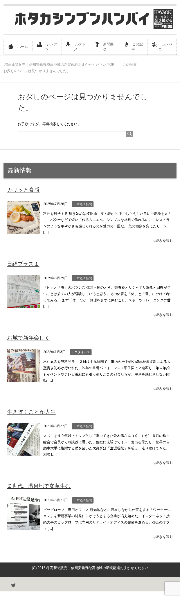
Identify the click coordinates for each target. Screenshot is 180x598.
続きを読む (164, 240)
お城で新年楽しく (28, 338)
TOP (59, 64)
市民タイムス (81, 352)
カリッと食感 (23, 190)
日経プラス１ (23, 264)
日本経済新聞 (83, 204)
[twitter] (13, 586)
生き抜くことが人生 (31, 412)
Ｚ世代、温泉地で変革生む (39, 486)
